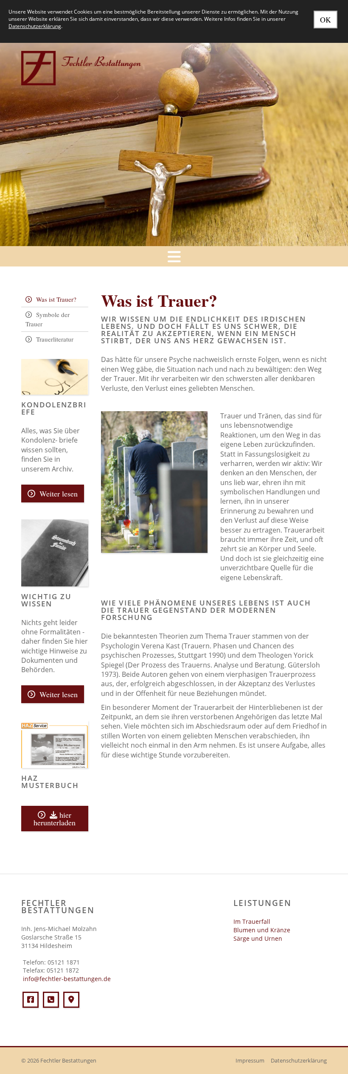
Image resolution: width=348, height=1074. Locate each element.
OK (325, 19)
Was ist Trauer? (56, 299)
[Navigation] (174, 256)
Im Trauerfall (251, 921)
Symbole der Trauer (47, 319)
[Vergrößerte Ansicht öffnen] (154, 482)
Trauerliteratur (54, 339)
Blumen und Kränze (261, 930)
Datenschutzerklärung (299, 1060)
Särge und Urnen (257, 938)
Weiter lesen (58, 493)
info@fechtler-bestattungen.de (66, 979)
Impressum (250, 1060)
